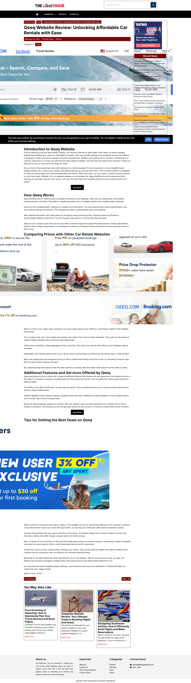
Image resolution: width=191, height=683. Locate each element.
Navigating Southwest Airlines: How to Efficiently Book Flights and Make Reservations (113, 628)
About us (62, 14)
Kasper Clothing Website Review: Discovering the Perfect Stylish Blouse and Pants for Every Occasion (149, 129)
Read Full (29, 636)
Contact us (74, 14)
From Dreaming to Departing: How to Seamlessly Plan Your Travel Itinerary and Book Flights (40, 616)
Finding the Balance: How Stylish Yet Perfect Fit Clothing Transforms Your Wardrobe (147, 79)
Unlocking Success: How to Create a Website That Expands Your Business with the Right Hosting (149, 63)
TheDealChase (29, 22)
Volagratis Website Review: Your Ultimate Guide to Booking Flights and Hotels (76, 618)
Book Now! (77, 187)
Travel (39, 22)
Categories (48, 14)
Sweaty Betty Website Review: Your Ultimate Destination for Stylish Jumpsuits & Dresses (150, 87)
